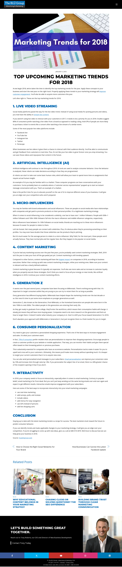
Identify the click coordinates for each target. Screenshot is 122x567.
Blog (14, 497)
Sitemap (62, 562)
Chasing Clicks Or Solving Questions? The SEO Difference (61, 502)
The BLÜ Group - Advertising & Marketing (60, 560)
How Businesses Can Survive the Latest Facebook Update (89, 448)
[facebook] (12, 555)
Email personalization (73, 359)
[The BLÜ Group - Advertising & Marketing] (14, 7)
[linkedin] (110, 555)
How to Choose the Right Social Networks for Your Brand (35, 448)
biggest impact (64, 259)
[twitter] (36, 555)
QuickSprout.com (25, 438)
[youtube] (61, 555)
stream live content (41, 115)
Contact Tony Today (21, 543)
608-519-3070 (75, 565)
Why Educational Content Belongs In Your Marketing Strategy (25, 503)
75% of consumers (26, 339)
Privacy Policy (70, 562)
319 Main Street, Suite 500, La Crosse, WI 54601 (56, 565)
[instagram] (85, 555)
